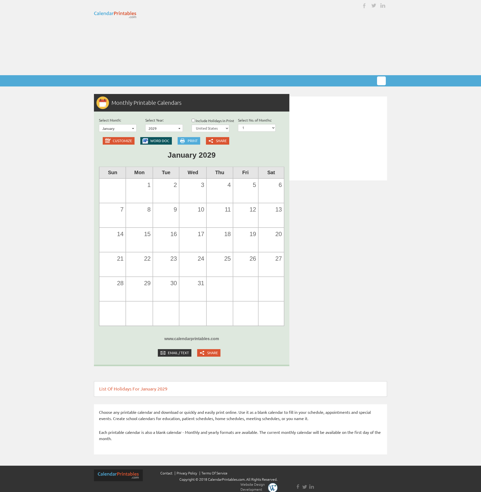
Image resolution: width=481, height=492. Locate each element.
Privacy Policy (187, 473)
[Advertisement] (240, 38)
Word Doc (159, 141)
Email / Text (178, 353)
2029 (153, 129)
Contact (166, 473)
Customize (122, 141)
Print (193, 141)
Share (221, 141)
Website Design (253, 484)
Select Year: (154, 120)
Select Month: (110, 120)
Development (251, 489)
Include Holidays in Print (214, 121)
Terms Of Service (214, 473)
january (108, 129)
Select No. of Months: (255, 120)
